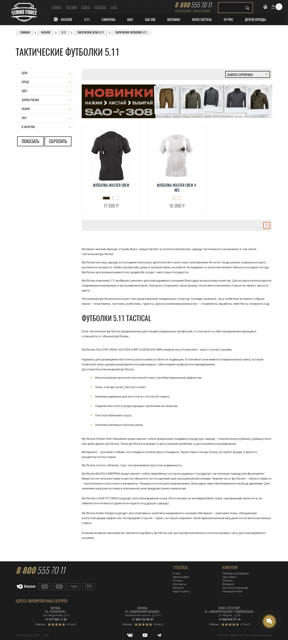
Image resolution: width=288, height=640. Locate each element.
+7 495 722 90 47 (142, 619)
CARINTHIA (108, 19)
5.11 (87, 19)
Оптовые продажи (201, 10)
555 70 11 (193, 4)
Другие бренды (255, 19)
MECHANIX (173, 19)
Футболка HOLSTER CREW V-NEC (177, 188)
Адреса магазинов (183, 10)
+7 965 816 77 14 (229, 619)
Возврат (228, 584)
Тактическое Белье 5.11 (90, 32)
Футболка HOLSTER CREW (111, 185)
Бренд (25, 82)
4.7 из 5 (245, 624)
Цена (24, 73)
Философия (181, 577)
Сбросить (58, 141)
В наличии (28, 127)
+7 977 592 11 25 (56, 619)
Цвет (24, 91)
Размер (26, 109)
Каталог (66, 19)
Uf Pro (228, 19)
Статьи (177, 580)
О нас (113, 7)
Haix (130, 19)
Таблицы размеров (236, 573)
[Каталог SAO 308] (177, 117)
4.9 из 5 (71, 624)
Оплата (85, 7)
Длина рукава (30, 100)
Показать (30, 141)
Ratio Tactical (202, 19)
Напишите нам (232, 591)
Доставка (71, 7)
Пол (24, 118)
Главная (56, 7)
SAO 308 (150, 19)
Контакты (100, 7)
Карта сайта (181, 591)
